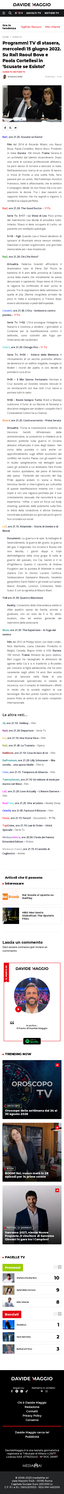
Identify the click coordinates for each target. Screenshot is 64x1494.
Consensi (32, 1420)
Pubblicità (32, 1436)
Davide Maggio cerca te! (32, 1432)
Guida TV (7, 72)
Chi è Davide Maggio (32, 1402)
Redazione (32, 1407)
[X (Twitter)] (10, 127)
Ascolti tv (33, 13)
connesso (24, 947)
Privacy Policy (32, 1415)
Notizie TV (52, 13)
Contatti (32, 1411)
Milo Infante (52, 27)
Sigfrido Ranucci (31, 27)
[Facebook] (5, 127)
